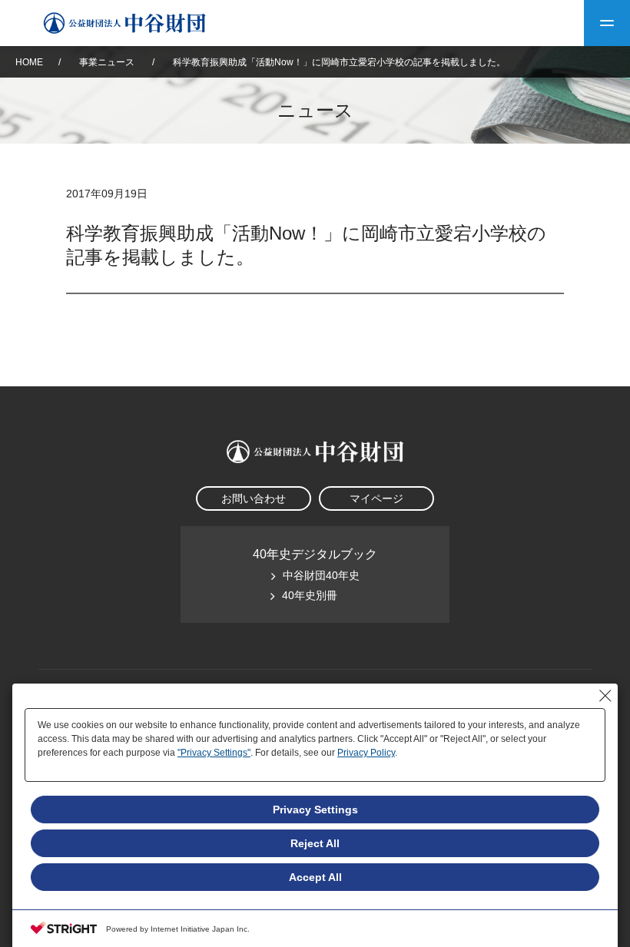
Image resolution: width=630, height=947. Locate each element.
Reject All (315, 843)
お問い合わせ (253, 498)
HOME (29, 62)
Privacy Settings (315, 809)
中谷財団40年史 (321, 575)
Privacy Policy (366, 752)
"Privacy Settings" (213, 752)
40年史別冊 (309, 595)
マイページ (376, 498)
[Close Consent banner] (605, 696)
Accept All (315, 877)
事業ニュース (108, 62)
